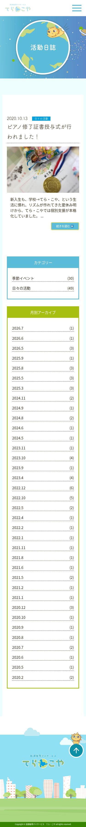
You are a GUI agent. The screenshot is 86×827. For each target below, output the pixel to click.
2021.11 (18, 547)
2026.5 (17, 348)
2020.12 (18, 607)
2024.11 (18, 398)
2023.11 (18, 448)
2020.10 (18, 617)
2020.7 (17, 647)
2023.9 (17, 467)
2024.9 (17, 408)
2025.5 (17, 378)
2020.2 (17, 677)
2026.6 (17, 338)
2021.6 (17, 567)
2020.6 (17, 657)
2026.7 (17, 328)
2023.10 (18, 457)
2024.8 (17, 418)
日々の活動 (41, 118)
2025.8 (17, 368)
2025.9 (17, 358)
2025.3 (17, 388)
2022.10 (18, 497)
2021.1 (17, 597)
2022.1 (17, 537)
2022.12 (18, 487)
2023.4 (17, 477)
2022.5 (17, 507)
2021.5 (17, 577)
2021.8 (17, 557)
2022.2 (17, 527)
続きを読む (63, 226)
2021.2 (17, 587)
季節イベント (23, 278)
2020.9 (17, 627)
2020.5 (17, 667)
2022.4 (17, 517)
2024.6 (17, 427)
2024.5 (17, 438)
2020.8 (17, 637)
